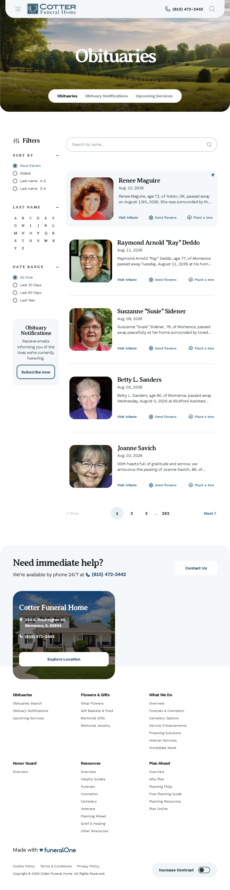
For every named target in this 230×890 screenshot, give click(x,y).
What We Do (160, 694)
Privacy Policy (88, 866)
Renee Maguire (139, 180)
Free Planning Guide (165, 794)
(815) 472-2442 (109, 574)
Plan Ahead (159, 763)
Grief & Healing (93, 824)
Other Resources (94, 831)
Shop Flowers (92, 703)
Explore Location (63, 659)
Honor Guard (25, 763)
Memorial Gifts (93, 718)
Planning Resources (165, 801)
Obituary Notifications (30, 711)
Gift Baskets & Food (97, 711)
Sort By (23, 155)
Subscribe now (35, 372)
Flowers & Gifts (95, 694)
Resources (90, 763)
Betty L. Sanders (139, 379)
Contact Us (196, 568)
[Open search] (212, 9)
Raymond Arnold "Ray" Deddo (158, 242)
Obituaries (22, 694)
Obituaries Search (27, 703)
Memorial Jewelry (95, 726)
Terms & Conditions (56, 866)
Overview (156, 703)
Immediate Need (162, 748)
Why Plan (156, 779)
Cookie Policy (24, 866)
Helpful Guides (93, 779)
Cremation (89, 794)
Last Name (27, 207)
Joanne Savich (136, 448)
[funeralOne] (60, 850)
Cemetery (89, 801)
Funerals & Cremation (166, 711)
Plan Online (158, 809)
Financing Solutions (165, 733)
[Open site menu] (18, 9)
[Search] (209, 144)
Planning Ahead (93, 816)
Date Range (28, 267)
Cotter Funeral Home (53, 607)
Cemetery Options (164, 718)
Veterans (88, 809)
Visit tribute (128, 218)
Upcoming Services (28, 718)
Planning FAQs (160, 787)
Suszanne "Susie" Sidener (151, 311)
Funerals (88, 787)
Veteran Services (163, 740)
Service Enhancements (168, 726)
